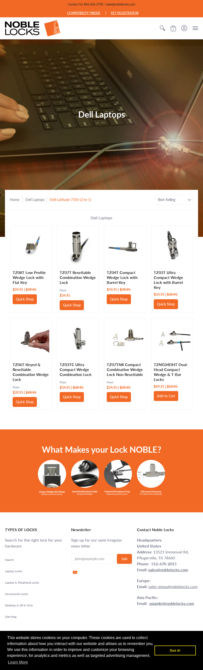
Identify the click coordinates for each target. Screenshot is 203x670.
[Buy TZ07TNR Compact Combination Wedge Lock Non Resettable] (125, 339)
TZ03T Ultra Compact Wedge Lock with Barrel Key (168, 280)
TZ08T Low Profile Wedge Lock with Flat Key (29, 277)
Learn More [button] (18, 662)
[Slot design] (52, 477)
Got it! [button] (175, 650)
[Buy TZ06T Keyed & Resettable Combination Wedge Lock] (31, 339)
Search (9, 560)
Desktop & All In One (19, 605)
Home (14, 200)
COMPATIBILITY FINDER (84, 13)
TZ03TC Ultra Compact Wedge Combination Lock (76, 369)
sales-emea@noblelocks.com (173, 586)
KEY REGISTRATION (124, 13)
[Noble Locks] (33, 28)
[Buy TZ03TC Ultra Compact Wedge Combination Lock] (78, 339)
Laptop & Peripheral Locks (22, 582)
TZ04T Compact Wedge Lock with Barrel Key (122, 277)
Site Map (11, 617)
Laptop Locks (13, 571)
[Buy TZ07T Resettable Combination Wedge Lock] (78, 246)
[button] (162, 28)
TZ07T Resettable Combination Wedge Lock (78, 277)
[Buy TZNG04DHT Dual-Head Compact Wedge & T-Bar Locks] (172, 339)
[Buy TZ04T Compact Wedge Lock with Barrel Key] (125, 246)
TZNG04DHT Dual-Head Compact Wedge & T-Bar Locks (171, 372)
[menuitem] (162, 28)
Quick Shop (25, 299)
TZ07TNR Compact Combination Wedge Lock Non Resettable (125, 369)
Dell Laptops (35, 200)
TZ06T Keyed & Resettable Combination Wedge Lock (31, 372)
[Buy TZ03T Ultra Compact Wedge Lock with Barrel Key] (172, 246)
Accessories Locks (16, 594)
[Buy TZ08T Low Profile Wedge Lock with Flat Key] (31, 246)
